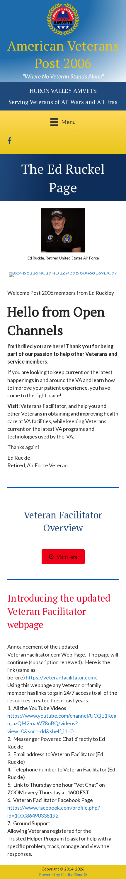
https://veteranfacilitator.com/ (61, 677)
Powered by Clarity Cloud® (63, 874)
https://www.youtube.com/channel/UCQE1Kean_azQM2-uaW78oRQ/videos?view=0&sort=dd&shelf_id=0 (61, 723)
